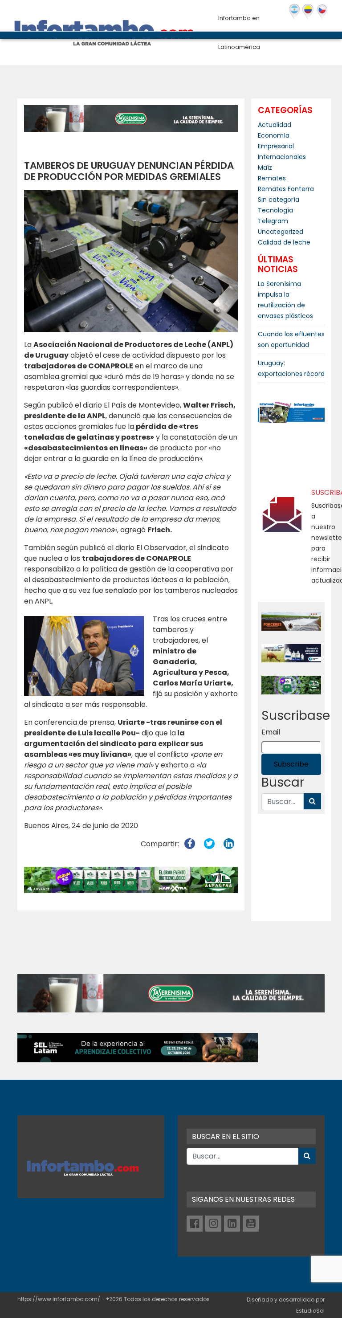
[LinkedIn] (232, 1224)
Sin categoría (278, 199)
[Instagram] (213, 1224)
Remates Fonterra (286, 188)
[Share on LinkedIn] (229, 844)
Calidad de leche (284, 242)
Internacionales (282, 156)
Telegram (273, 220)
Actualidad (274, 124)
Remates (272, 178)
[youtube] (251, 1224)
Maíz (265, 167)
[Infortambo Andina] (308, 12)
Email (270, 732)
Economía (273, 135)
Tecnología (275, 210)
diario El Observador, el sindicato (171, 548)
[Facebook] (195, 1224)
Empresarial (276, 146)
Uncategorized (280, 231)
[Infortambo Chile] (322, 12)
